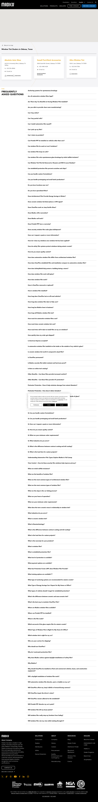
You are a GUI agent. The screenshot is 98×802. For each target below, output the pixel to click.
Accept (61, 404)
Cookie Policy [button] (60, 399)
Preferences (36, 404)
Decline (49, 404)
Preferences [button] (54, 401)
